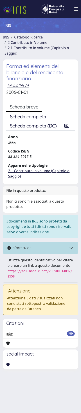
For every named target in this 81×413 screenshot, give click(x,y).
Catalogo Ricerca (28, 37)
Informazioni (21, 248)
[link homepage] (16, 9)
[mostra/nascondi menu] (76, 9)
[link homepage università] (52, 9)
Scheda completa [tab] (28, 116)
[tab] (67, 126)
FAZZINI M (18, 85)
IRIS (6, 37)
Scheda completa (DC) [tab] (33, 126)
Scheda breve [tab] (24, 107)
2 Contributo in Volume (27, 42)
